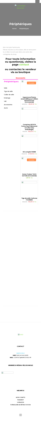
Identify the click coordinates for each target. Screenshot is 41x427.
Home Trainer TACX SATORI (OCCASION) (29, 175)
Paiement (20, 400)
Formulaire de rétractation (20, 405)
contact (24, 64)
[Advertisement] (20, 236)
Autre (6, 108)
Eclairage (7, 98)
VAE (5, 101)
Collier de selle (9, 95)
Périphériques (11, 81)
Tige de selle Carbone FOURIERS (29, 199)
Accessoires (8, 105)
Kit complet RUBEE (29, 152)
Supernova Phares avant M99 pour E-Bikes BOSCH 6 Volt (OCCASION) (29, 99)
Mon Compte (20, 397)
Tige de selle (8, 91)
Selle (5, 88)
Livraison (20, 402)
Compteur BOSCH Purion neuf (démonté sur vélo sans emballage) (29, 127)
